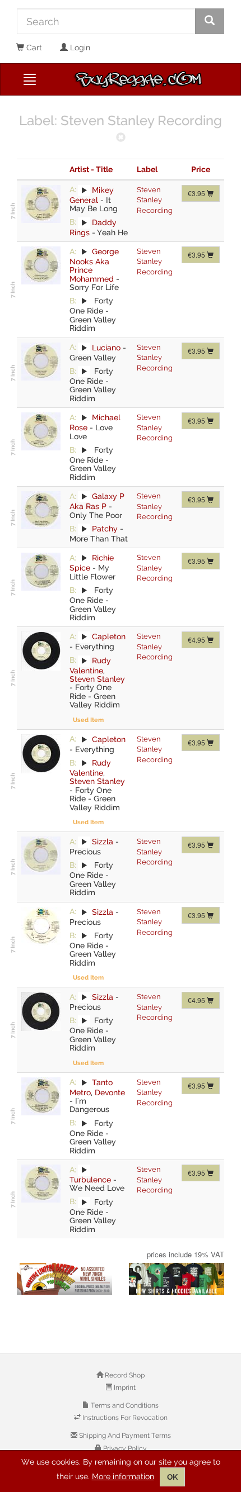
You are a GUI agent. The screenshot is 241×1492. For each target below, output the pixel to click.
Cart (33, 47)
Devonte (110, 1092)
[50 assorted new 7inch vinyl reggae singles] (64, 1279)
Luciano (106, 347)
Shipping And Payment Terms (124, 1435)
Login (79, 47)
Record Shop (124, 1375)
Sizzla (102, 841)
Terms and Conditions (124, 1405)
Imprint (124, 1387)
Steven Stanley (97, 678)
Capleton (109, 636)
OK (172, 1476)
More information (123, 1476)
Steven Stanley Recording (155, 200)
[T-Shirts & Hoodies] (176, 1279)
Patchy (105, 528)
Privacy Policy (124, 1448)
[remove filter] (120, 138)
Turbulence (90, 1179)
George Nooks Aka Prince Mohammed (94, 265)
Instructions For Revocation (124, 1418)
